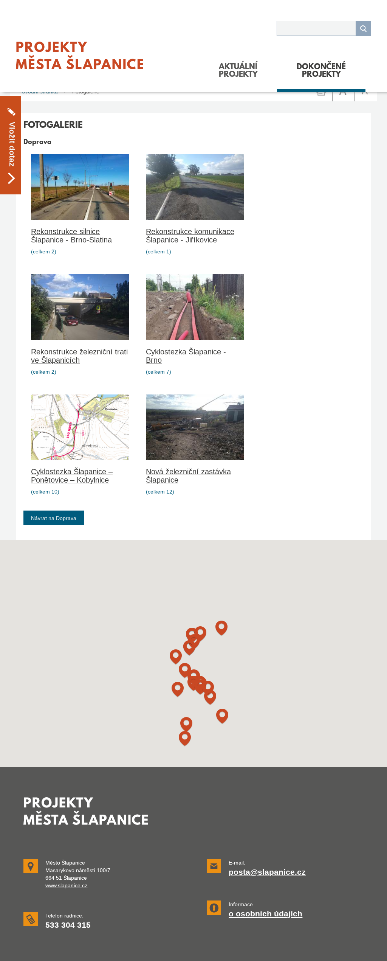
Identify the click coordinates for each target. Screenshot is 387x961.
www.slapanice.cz (66, 885)
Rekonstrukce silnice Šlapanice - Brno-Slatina (71, 235)
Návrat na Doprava (53, 518)
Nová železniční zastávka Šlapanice (188, 475)
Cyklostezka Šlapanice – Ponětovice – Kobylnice (72, 475)
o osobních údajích (265, 913)
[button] (186, 725)
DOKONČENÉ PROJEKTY (321, 71)
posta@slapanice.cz (267, 872)
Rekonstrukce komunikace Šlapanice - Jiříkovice (190, 235)
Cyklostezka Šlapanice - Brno (186, 356)
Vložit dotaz (12, 144)
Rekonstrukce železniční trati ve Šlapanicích (79, 356)
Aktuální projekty (238, 71)
